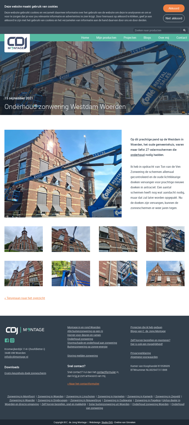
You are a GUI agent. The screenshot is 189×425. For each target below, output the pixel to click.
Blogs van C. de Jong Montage (148, 331)
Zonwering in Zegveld (167, 396)
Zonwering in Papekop (148, 400)
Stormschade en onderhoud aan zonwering (92, 342)
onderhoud (137, 155)
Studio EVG (107, 422)
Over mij (163, 38)
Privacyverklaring (140, 353)
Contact (181, 38)
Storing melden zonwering (82, 355)
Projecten (130, 38)
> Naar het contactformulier (83, 383)
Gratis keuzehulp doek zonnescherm (25, 373)
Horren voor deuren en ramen (84, 335)
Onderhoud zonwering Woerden (150, 404)
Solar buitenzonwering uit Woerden (109, 404)
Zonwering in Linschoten (80, 396)
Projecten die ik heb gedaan (146, 327)
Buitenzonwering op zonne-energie (87, 346)
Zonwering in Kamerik (140, 396)
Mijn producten (106, 38)
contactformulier (106, 372)
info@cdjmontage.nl (16, 356)
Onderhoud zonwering (80, 339)
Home (85, 38)
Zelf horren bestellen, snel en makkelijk (64, 404)
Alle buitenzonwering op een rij (85, 331)
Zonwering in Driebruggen (53, 400)
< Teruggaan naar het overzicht (24, 298)
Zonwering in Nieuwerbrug (85, 400)
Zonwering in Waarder (22, 400)
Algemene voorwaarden (144, 357)
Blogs (147, 38)
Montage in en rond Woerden (83, 327)
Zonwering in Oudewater (118, 400)
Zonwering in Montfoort (21, 396)
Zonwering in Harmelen (111, 396)
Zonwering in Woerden (50, 396)
